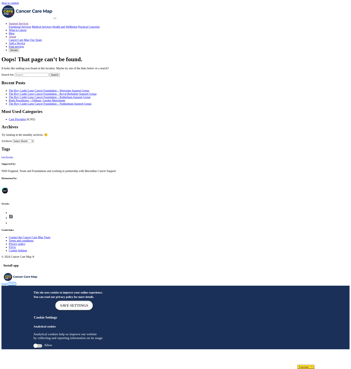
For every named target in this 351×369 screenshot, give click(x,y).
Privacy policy (17, 243)
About (12, 36)
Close (12, 284)
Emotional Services (20, 26)
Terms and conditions (21, 240)
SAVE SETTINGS (74, 305)
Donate (14, 50)
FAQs (12, 247)
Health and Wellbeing (64, 26)
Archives (6, 141)
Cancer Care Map (19, 39)
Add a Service (17, 43)
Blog (11, 33)
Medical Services (42, 26)
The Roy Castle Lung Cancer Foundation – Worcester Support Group (49, 90)
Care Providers (17, 119)
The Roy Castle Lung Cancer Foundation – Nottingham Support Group (50, 103)
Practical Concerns (89, 26)
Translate (304, 367)
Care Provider (7, 157)
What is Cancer (18, 30)
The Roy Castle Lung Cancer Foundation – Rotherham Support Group (49, 97)
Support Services (18, 23)
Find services (16, 46)
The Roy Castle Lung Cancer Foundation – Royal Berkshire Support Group (53, 93)
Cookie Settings (18, 250)
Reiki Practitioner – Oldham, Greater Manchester (37, 100)
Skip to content (10, 3)
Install (4, 284)
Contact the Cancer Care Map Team (29, 237)
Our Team (36, 39)
